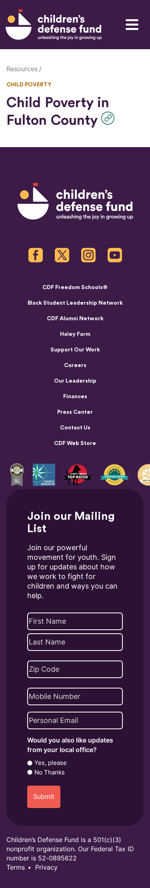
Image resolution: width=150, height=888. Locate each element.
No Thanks (49, 772)
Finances (75, 396)
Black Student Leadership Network (75, 303)
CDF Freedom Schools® (75, 287)
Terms (15, 867)
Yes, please (50, 762)
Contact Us (75, 428)
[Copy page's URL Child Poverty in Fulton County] (109, 118)
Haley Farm (75, 334)
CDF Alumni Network (75, 318)
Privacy (46, 867)
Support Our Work (75, 350)
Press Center (75, 412)
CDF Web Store (75, 443)
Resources (22, 69)
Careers (75, 365)
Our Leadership (75, 381)
